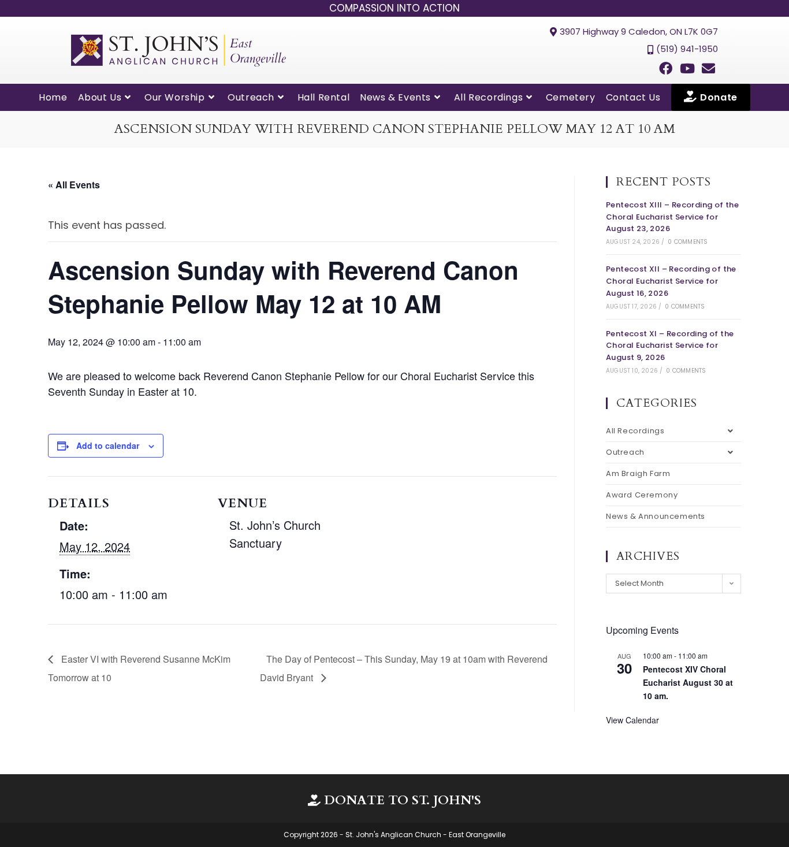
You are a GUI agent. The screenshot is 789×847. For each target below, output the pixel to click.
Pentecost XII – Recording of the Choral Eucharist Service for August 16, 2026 (671, 281)
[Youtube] (687, 69)
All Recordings (635, 430)
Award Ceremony (642, 494)
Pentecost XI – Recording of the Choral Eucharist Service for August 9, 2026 (670, 345)
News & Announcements (655, 516)
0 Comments (688, 241)
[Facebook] (665, 69)
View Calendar (632, 720)
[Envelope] (708, 69)
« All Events (74, 184)
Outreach (625, 452)
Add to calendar (107, 445)
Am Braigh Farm (638, 473)
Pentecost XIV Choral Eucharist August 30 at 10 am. (688, 682)
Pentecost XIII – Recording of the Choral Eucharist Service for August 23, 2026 (672, 217)
